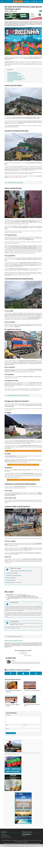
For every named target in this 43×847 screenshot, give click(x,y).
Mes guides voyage (34, 1)
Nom (7, 724)
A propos (40, 1)
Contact (20, 841)
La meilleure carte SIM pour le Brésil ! (15, 636)
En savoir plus (31, 846)
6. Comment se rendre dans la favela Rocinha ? (16, 78)
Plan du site (25, 841)
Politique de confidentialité (24, 843)
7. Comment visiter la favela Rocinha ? (14, 79)
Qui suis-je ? (3, 834)
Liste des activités (9, 573)
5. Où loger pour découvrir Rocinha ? (14, 77)
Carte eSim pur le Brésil (10, 580)
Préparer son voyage (19, 1)
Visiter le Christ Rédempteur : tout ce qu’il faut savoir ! (18, 395)
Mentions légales (6, 843)
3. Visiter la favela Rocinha (12, 74)
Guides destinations (5, 835)
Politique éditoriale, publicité (14, 843)
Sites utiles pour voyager (6, 837)
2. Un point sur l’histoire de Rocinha (14, 73)
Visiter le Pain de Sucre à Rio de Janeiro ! (15, 182)
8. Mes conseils (10, 80)
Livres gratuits (27, 1)
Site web (7, 728)
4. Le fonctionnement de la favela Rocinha (15, 75)
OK (36, 846)
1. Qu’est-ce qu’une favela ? (12, 72)
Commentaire (8, 715)
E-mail (25, 724)
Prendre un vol (9, 577)
